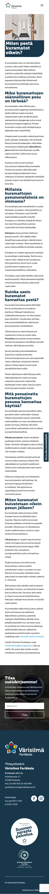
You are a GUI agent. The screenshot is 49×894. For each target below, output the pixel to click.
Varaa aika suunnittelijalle (46, 447)
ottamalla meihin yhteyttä (31, 636)
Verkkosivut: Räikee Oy (33, 890)
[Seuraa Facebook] (34, 798)
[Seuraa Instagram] (41, 798)
